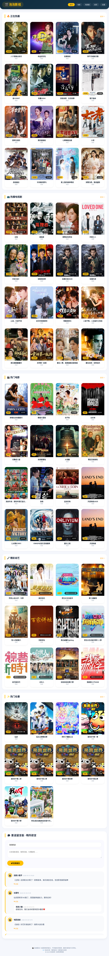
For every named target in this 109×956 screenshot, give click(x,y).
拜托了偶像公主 (67, 737)
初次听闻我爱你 (41, 321)
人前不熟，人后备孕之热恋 (92, 321)
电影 (78, 5)
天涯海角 (93, 543)
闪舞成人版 (16, 460)
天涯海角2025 (93, 501)
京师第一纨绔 (42, 363)
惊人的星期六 (16, 640)
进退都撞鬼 (42, 460)
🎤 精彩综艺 (13, 558)
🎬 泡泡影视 (13, 4)
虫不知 (67, 418)
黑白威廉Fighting (67, 640)
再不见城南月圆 (92, 56)
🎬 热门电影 (13, 377)
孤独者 (41, 237)
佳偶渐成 (67, 56)
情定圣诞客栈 (93, 460)
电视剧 (87, 5)
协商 (41, 501)
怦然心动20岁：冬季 (16, 598)
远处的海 (67, 501)
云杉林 (92, 418)
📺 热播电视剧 (14, 196)
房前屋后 (16, 182)
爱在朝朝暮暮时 (16, 363)
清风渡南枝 (42, 140)
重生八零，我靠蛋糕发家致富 (67, 363)
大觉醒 (67, 460)
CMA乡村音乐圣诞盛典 (41, 543)
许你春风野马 (42, 182)
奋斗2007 (16, 98)
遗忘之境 (67, 543)
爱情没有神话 (67, 237)
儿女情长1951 (16, 543)
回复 (16, 884)
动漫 (103, 5)
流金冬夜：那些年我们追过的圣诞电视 (19, 501)
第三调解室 (93, 598)
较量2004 (41, 98)
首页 (71, 5)
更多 (102, 16)
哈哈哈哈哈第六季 (67, 682)
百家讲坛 (42, 640)
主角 (16, 237)
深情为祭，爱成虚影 (93, 182)
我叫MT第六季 (16, 821)
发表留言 (16, 863)
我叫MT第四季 (67, 779)
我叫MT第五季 (93, 779)
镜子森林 (93, 98)
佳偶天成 (93, 279)
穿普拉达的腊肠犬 (16, 418)
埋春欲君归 (67, 321)
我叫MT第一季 (93, 737)
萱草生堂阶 (16, 140)
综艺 (95, 5)
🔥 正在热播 (13, 16)
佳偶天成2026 (67, 279)
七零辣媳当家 (67, 140)
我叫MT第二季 (16, 779)
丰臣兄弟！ (16, 279)
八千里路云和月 (16, 56)
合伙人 (41, 682)
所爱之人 (93, 237)
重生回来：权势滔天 (93, 363)
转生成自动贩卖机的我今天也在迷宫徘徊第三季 (48, 821)
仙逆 (16, 737)
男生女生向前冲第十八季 (93, 640)
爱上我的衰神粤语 (67, 182)
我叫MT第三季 (42, 779)
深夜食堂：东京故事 (67, 98)
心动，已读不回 (16, 321)
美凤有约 (42, 598)
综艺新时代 (16, 682)
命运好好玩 (42, 56)
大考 (92, 140)
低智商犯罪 (42, 279)
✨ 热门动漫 (13, 696)
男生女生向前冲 (67, 598)
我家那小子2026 (93, 682)
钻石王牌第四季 (41, 737)
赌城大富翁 (42, 418)
